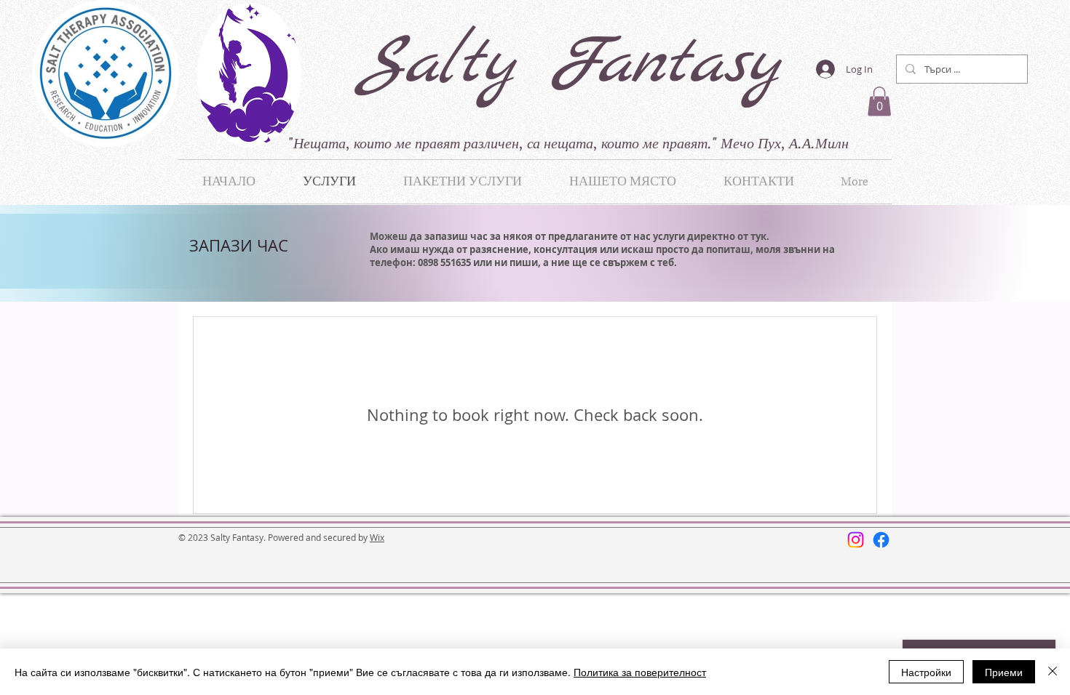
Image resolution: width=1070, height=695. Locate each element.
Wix (377, 537)
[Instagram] (855, 539)
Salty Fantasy (569, 64)
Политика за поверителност (640, 671)
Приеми (1004, 671)
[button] (879, 101)
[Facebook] (881, 539)
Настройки (926, 671)
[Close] (1052, 671)
